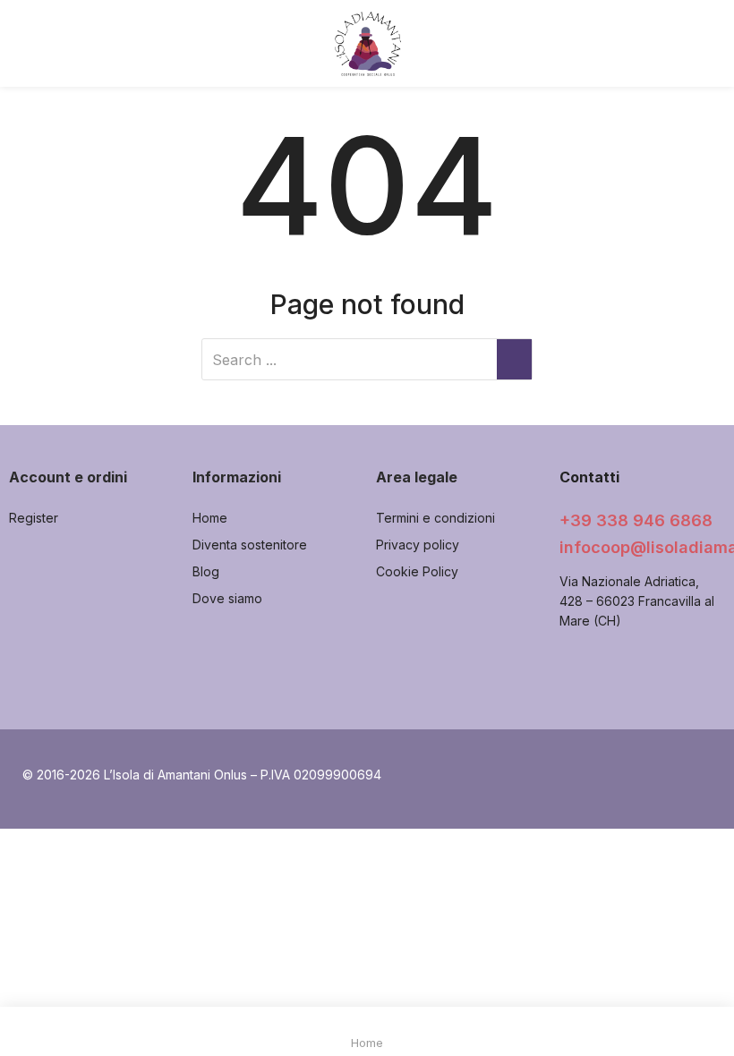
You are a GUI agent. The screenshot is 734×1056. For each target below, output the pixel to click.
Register (33, 517)
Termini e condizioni (435, 517)
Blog (205, 571)
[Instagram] (616, 673)
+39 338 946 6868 (636, 520)
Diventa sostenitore (249, 544)
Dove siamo (227, 598)
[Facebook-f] (574, 673)
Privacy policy (417, 544)
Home (209, 517)
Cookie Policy (417, 571)
